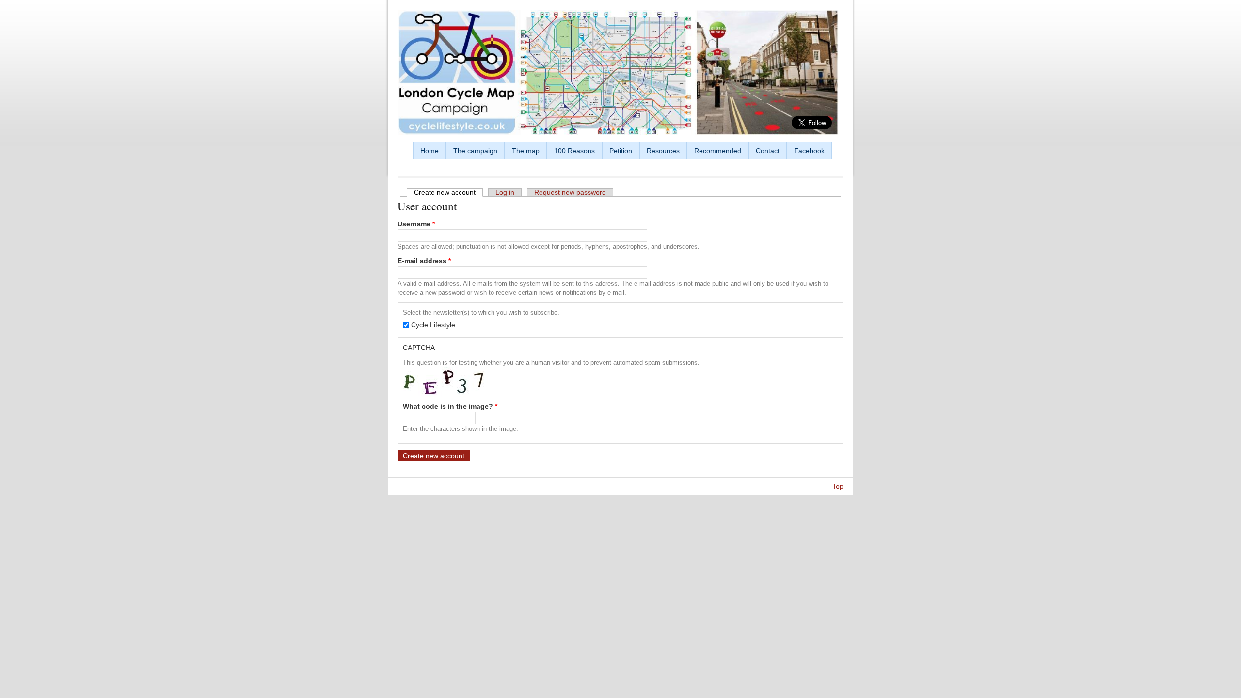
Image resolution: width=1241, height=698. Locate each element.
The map (526, 151)
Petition (620, 151)
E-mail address (424, 261)
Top (837, 486)
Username (416, 224)
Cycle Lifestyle (433, 325)
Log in (504, 192)
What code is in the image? (450, 406)
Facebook (809, 151)
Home (429, 151)
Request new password (570, 192)
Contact (768, 151)
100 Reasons (574, 151)
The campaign (475, 151)
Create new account (448, 192)
